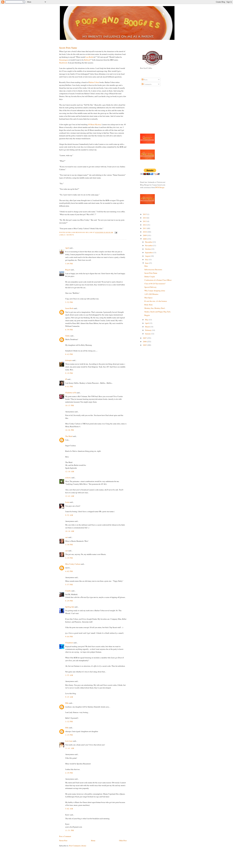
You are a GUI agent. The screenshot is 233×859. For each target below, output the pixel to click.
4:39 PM (69, 773)
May (147, 319)
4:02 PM (69, 571)
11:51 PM (69, 830)
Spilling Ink (69, 607)
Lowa (67, 502)
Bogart (67, 269)
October (148, 249)
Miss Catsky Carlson (72, 564)
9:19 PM (69, 373)
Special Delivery (150, 287)
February (148, 330)
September (149, 252)
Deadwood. (63, 62)
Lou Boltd (89, 57)
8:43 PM (69, 354)
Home (93, 840)
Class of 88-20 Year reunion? (154, 283)
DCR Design (159, 187)
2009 (145, 235)
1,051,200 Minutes (151, 294)
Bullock (87, 60)
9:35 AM (69, 697)
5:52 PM (69, 302)
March (147, 326)
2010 (145, 232)
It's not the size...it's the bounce (155, 301)
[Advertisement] (148, 111)
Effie (67, 703)
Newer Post (63, 840)
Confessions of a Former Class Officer (158, 280)
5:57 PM (69, 584)
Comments (147, 84)
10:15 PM (69, 405)
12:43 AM (69, 496)
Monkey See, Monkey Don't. (154, 308)
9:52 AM (69, 515)
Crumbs (68, 591)
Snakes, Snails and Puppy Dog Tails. (157, 311)
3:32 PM (69, 721)
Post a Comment (65, 836)
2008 (145, 239)
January (148, 333)
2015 (145, 214)
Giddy (67, 335)
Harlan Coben (94, 82)
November (149, 245)
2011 (145, 228)
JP (66, 379)
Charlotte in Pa (70, 392)
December (149, 242)
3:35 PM (69, 735)
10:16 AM (69, 531)
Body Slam (148, 304)
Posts (145, 79)
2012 (145, 225)
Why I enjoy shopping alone (154, 290)
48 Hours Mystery (94, 124)
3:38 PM (69, 544)
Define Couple (149, 276)
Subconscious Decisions (153, 269)
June (147, 263)
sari (66, 537)
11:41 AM (69, 748)
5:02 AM (69, 808)
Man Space (148, 297)
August (148, 256)
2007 (145, 338)
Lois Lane (69, 741)
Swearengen (63, 60)
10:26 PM (69, 430)
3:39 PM (69, 558)
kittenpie (68, 360)
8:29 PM (69, 601)
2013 (145, 221)
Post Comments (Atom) (77, 845)
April (67, 248)
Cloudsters (69, 642)
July (147, 259)
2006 (145, 341)
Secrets (70, 235)
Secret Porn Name (68, 47)
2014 (145, 218)
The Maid (68, 436)
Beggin (147, 315)
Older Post (123, 840)
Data (146, 266)
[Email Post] (116, 232)
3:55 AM (69, 675)
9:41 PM (69, 386)
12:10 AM (69, 471)
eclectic (68, 477)
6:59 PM (69, 329)
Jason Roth (69, 308)
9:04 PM (69, 636)
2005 (145, 345)
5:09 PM (69, 263)
